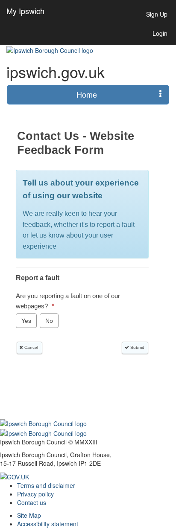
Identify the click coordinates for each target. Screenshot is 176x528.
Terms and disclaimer (46, 485)
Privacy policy (35, 494)
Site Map (29, 515)
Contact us (31, 502)
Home (86, 94)
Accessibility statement (47, 523)
